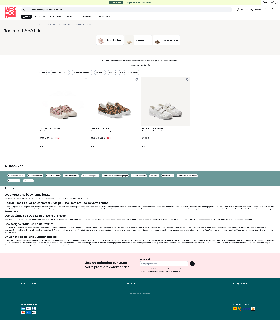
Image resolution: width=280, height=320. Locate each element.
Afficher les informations (140, 294)
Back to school (72, 17)
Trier (43, 72)
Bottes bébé (28, 181)
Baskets (88, 24)
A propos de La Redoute (29, 284)
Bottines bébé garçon (90, 176)
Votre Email (145, 259)
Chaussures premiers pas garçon (115, 176)
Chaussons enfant (35, 176)
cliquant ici (177, 271)
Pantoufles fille (168, 176)
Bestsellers (87, 17)
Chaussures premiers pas (187, 176)
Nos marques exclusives (241, 284)
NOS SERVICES (131, 284)
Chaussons (154, 176)
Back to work (55, 17)
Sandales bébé (14, 181)
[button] (272, 9)
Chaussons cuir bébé (16, 176)
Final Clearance (104, 17)
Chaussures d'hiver (71, 176)
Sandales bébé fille (139, 176)
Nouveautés (40, 17)
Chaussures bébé (53, 176)
